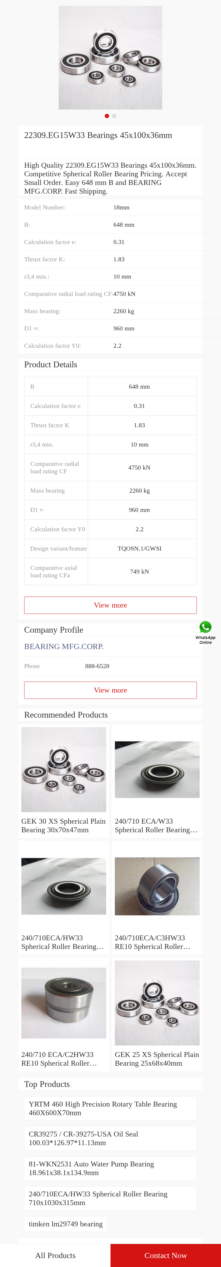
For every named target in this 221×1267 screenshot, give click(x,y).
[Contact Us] (206, 633)
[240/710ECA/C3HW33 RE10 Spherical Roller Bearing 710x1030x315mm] (157, 929)
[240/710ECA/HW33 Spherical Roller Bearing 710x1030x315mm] (63, 929)
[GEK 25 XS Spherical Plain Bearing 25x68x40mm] (157, 1046)
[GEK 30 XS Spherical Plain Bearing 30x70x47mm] (63, 812)
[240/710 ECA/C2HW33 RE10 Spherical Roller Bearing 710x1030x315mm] (63, 1046)
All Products (55, 1255)
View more (110, 605)
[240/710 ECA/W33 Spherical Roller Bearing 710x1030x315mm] (157, 812)
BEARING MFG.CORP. (64, 646)
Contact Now (165, 1255)
